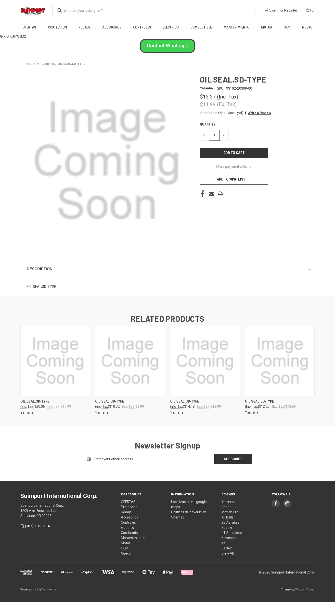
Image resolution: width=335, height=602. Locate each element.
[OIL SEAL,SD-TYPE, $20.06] (55, 361)
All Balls (227, 517)
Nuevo (307, 27)
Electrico (171, 27)
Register (290, 10)
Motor (266, 27)
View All (227, 553)
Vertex (226, 548)
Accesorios (111, 27)
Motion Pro (229, 512)
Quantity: (208, 124)
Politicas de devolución (188, 512)
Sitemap (177, 517)
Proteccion (57, 27)
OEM (287, 27)
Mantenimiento (236, 27)
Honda (226, 507)
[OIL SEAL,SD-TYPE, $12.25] (280, 361)
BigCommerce (46, 589)
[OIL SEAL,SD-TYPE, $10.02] (130, 361)
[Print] (220, 193)
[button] (167, 46)
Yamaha (228, 502)
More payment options (233, 166)
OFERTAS (29, 27)
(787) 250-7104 (37, 526)
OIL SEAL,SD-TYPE (34, 401)
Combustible (201, 27)
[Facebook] (202, 193)
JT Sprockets (231, 533)
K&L (224, 543)
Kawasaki (228, 538)
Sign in (274, 10)
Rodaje (84, 27)
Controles (142, 27)
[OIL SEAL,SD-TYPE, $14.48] (205, 361)
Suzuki (226, 528)
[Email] (211, 193)
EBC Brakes (230, 522)
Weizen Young (305, 589)
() (312, 10)
